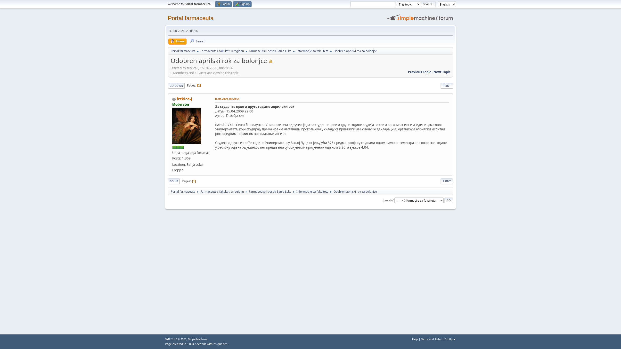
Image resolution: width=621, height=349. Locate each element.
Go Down (176, 85)
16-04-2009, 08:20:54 (227, 99)
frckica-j (184, 99)
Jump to (388, 200)
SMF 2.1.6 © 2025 (175, 339)
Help (415, 339)
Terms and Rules (431, 339)
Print (447, 85)
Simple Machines (198, 339)
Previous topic (419, 72)
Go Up (174, 181)
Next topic (441, 72)
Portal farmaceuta (190, 18)
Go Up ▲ (450, 339)
